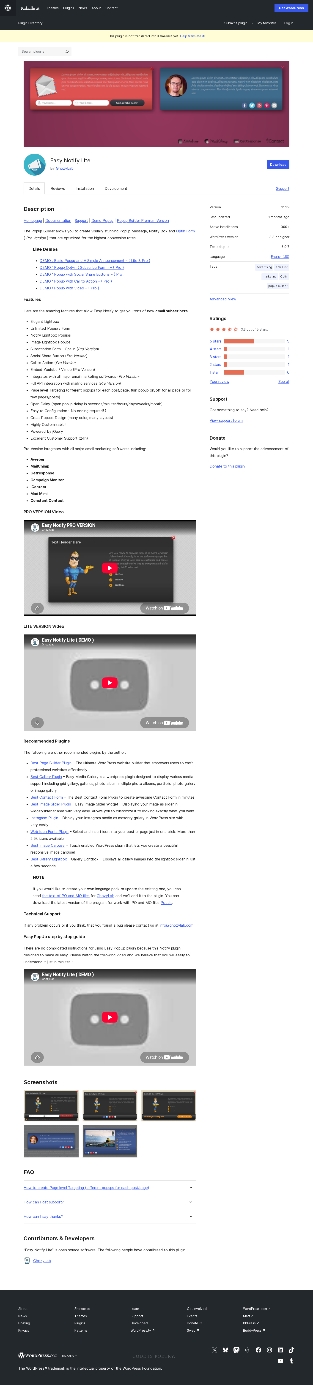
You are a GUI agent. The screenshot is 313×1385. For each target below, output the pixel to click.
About (22, 1309)
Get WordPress (291, 8)
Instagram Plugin (44, 818)
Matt (248, 1316)
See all (283, 381)
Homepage (33, 220)
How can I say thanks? (43, 1216)
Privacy (24, 1330)
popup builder (278, 286)
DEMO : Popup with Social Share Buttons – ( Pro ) (82, 274)
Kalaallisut (69, 1356)
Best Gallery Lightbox (48, 859)
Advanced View (223, 299)
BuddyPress (254, 1330)
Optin (284, 276)
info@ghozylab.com (176, 925)
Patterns (80, 1330)
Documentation (58, 220)
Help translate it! (192, 36)
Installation (85, 188)
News (22, 1316)
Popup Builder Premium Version (143, 220)
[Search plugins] (66, 51)
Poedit (166, 902)
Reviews (58, 188)
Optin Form (185, 231)
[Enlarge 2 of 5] (131, 1096)
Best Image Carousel (47, 845)
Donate (194, 1323)
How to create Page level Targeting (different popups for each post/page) (86, 1188)
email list (282, 267)
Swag (193, 1330)
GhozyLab (65, 168)
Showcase (82, 1309)
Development (116, 188)
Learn (135, 1309)
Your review (219, 381)
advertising (264, 267)
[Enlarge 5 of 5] (131, 1131)
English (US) (280, 256)
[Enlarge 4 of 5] (72, 1131)
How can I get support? (44, 1202)
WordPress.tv (143, 1330)
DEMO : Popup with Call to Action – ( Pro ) (76, 281)
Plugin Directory (30, 23)
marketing (270, 276)
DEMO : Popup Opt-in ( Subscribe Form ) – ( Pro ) (82, 267)
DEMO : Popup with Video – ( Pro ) (69, 288)
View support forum (226, 420)
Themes (80, 1316)
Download (278, 164)
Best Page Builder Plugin (50, 763)
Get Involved (197, 1309)
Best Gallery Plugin (46, 776)
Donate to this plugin (227, 466)
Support (282, 188)
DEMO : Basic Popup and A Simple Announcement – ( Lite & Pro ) (95, 260)
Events (192, 1316)
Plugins (79, 1323)
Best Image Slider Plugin (50, 804)
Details (34, 188)
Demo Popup (102, 220)
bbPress (251, 1323)
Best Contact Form (46, 797)
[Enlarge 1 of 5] (72, 1096)
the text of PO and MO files (66, 895)
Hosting (24, 1323)
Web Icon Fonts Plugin (49, 831)
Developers (139, 1323)
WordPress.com (257, 1309)
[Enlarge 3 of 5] (190, 1096)
